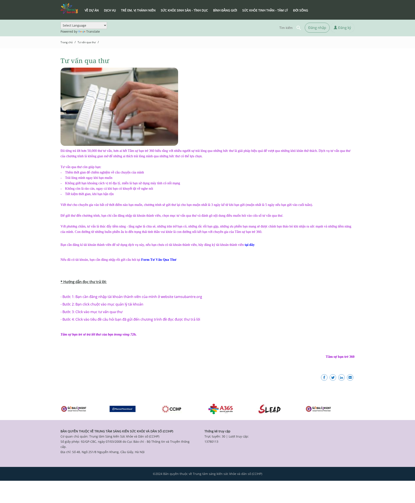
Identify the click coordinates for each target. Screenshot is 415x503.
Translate (93, 31)
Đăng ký (344, 27)
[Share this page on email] (350, 377)
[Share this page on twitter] (333, 377)
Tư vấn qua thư (87, 42)
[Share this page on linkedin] (341, 377)
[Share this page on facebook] (324, 377)
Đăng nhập (317, 27)
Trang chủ (67, 42)
